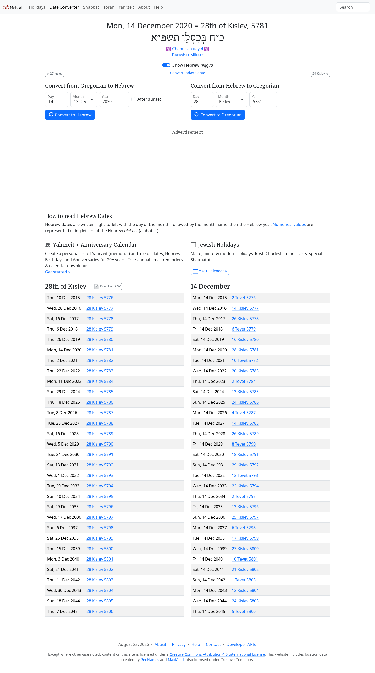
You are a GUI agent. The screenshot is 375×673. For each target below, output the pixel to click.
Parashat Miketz (187, 55)
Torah (109, 7)
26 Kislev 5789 (245, 433)
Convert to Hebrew (73, 115)
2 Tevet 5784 (244, 381)
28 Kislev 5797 (99, 517)
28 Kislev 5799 (99, 538)
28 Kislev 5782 (99, 360)
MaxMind (176, 659)
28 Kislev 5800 (99, 548)
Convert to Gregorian (220, 115)
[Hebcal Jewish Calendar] (13, 7)
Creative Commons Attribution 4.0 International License (217, 654)
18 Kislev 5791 (245, 454)
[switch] (166, 65)
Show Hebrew (192, 65)
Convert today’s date (187, 72)
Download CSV (110, 286)
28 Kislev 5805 (99, 601)
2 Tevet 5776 (244, 297)
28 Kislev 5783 (99, 371)
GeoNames (150, 659)
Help (158, 7)
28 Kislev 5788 (99, 423)
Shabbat (91, 7)
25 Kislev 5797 (245, 517)
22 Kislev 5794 (245, 486)
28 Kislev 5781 (99, 350)
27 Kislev (54, 73)
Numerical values (289, 224)
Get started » (57, 272)
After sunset (149, 99)
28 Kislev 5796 (99, 507)
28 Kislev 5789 (99, 433)
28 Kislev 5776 (99, 297)
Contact (213, 644)
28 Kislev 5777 (99, 308)
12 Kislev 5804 (245, 590)
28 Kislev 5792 (99, 465)
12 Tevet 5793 (245, 475)
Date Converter (64, 7)
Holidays (37, 7)
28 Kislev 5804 (99, 590)
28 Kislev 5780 (99, 339)
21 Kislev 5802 (245, 569)
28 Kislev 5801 (99, 559)
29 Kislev (320, 73)
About (144, 7)
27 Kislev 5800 (245, 548)
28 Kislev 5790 (99, 444)
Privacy (179, 644)
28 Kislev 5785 (99, 392)
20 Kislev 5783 (245, 371)
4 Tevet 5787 (244, 412)
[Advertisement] (187, 171)
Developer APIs (241, 644)
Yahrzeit (126, 7)
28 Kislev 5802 (99, 569)
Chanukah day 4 (187, 49)
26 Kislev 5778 (245, 318)
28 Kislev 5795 (99, 496)
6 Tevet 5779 (244, 329)
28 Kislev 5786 (99, 402)
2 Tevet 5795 (244, 496)
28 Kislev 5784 (99, 381)
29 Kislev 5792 (245, 465)
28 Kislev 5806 (99, 611)
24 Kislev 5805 (245, 601)
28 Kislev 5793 (99, 475)
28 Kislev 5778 (99, 318)
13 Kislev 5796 (245, 507)
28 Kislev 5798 (99, 527)
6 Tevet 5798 (244, 527)
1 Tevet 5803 (244, 580)
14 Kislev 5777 (245, 308)
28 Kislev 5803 (99, 580)
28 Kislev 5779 (99, 329)
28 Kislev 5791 (99, 454)
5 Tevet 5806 (244, 611)
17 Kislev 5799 (245, 538)
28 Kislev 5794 (99, 486)
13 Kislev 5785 (245, 392)
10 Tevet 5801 (245, 559)
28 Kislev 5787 (99, 412)
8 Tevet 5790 (244, 444)
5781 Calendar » (212, 270)
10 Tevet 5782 (245, 360)
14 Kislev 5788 (245, 423)
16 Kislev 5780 (245, 339)
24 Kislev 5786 (245, 402)
